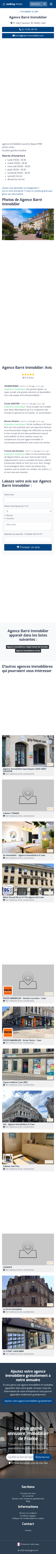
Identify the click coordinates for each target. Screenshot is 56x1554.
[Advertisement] (28, 69)
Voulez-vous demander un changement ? (20, 188)
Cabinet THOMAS (11, 813)
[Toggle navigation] (51, 4)
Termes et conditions (28, 1513)
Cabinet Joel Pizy (11, 1166)
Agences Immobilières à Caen (28, 651)
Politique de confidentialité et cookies (28, 1518)
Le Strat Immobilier (12, 1309)
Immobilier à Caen (29, 11)
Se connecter (28, 1496)
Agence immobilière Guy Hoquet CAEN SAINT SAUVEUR (24, 770)
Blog (28, 1501)
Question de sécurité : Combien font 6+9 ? (23, 534)
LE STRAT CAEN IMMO (13, 1351)
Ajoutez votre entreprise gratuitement (28, 1499)
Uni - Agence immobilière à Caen (19, 1124)
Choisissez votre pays (29, 1544)
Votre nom (9, 494)
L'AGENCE (7, 1267)
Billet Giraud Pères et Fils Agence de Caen (23, 897)
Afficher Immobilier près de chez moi (29, 1463)
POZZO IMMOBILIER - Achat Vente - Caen (22, 1040)
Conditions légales (28, 1516)
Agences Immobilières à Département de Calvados (27, 647)
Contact (28, 1530)
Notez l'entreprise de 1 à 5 (16, 506)
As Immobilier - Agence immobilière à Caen (24, 855)
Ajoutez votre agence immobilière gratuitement (28, 1401)
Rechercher (44, 1457)
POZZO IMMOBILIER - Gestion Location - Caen (24, 998)
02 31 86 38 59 (29, 29)
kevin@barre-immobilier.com (29, 35)
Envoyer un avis (29, 547)
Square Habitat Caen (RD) (15, 1082)
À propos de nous (28, 1493)
